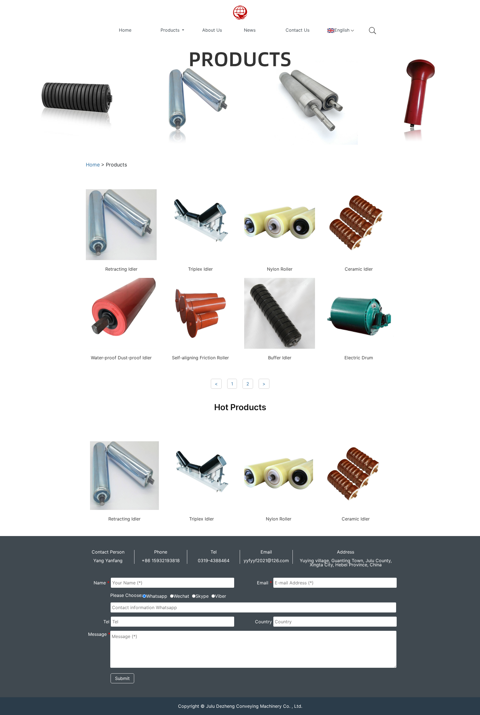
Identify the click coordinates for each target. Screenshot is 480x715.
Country (263, 621)
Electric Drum (358, 357)
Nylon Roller (279, 269)
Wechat (181, 596)
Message (99, 634)
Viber (220, 596)
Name (101, 583)
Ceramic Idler (359, 269)
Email (264, 583)
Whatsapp (156, 596)
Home (125, 30)
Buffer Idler (279, 357)
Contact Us (297, 30)
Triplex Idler (200, 269)
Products (171, 30)
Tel (106, 621)
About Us (212, 30)
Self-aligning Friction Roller (200, 357)
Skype (202, 596)
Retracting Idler (121, 269)
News (250, 30)
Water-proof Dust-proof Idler (121, 357)
